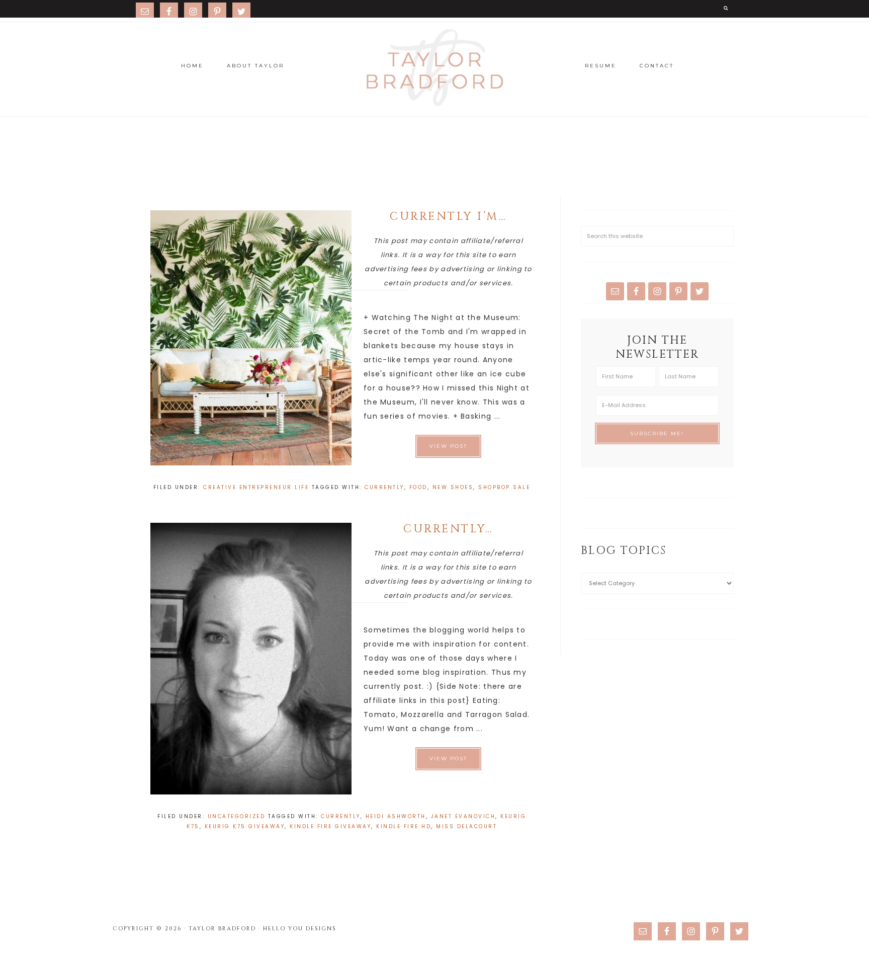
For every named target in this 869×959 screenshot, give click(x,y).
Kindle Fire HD (403, 826)
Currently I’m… (448, 216)
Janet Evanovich (463, 816)
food (418, 487)
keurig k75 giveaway (245, 826)
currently (384, 487)
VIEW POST (448, 446)
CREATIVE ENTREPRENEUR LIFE (256, 487)
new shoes (453, 487)
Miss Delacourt (466, 826)
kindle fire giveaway (330, 826)
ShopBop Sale (504, 487)
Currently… (448, 529)
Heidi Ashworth (396, 816)
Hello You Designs (299, 928)
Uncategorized (237, 816)
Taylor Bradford (434, 68)
